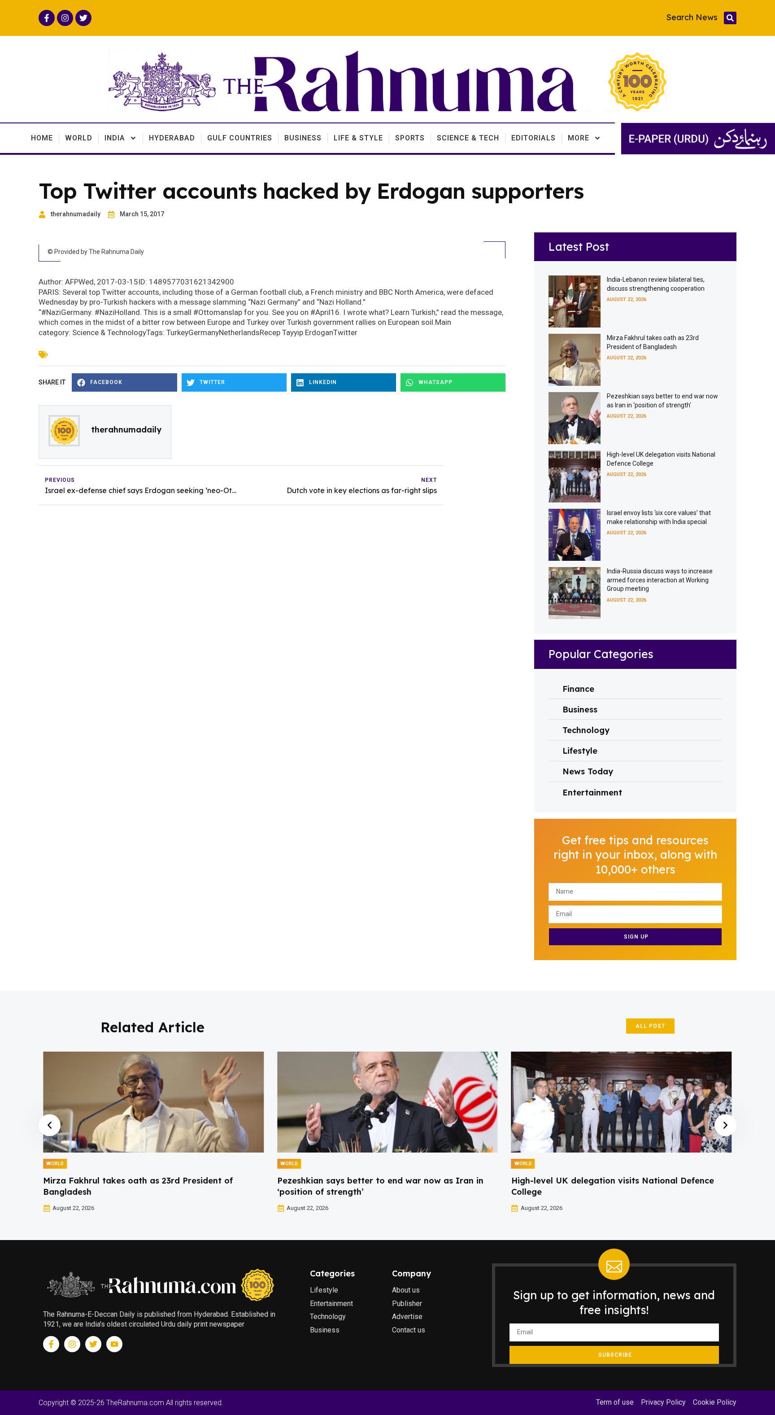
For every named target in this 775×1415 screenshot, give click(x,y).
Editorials (533, 138)
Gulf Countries (239, 138)
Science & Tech (468, 138)
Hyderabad (172, 138)
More (578, 138)
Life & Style (358, 138)
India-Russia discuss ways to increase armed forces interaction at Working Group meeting (660, 580)
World (78, 138)
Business (303, 138)
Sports (410, 138)
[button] (730, 18)
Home (42, 138)
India (114, 138)
